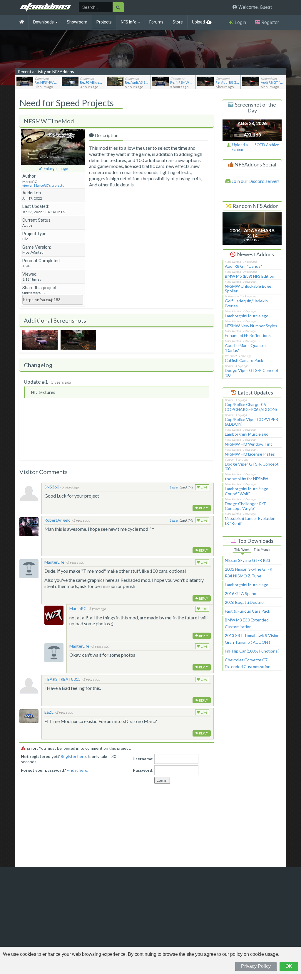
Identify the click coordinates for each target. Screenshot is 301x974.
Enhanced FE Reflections (248, 335)
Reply (203, 508)
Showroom (77, 22)
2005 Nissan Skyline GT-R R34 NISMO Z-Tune (248, 572)
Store (178, 22)
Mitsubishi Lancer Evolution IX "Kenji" (250, 521)
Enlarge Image (56, 168)
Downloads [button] (44, 22)
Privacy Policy (256, 966)
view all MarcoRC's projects (43, 185)
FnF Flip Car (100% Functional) (252, 650)
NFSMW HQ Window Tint (248, 443)
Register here (73, 756)
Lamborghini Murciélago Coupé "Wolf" (246, 491)
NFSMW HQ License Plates (250, 453)
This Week (242, 549)
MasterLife (54, 562)
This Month (262, 549)
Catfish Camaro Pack (244, 360)
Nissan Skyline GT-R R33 (247, 560)
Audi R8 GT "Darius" (243, 266)
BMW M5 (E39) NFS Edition (249, 276)
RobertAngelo (57, 520)
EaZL (48, 712)
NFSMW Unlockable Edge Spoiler (248, 289)
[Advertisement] (252, 771)
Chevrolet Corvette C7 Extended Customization (247, 663)
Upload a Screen (239, 147)
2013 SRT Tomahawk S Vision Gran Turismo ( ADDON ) (252, 639)
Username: (143, 758)
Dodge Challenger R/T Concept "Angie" (245, 506)
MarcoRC (77, 608)
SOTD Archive (267, 144)
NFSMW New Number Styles (251, 325)
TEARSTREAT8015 (62, 679)
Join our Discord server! (255, 181)
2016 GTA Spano (240, 593)
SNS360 (51, 486)
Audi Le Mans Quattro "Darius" (245, 348)
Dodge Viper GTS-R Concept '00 (252, 373)
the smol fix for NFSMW (246, 478)
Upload (198, 22)
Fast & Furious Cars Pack (247, 611)
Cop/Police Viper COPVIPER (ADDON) (251, 422)
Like (203, 487)
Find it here (77, 770)
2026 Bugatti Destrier (245, 602)
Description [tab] (106, 135)
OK (288, 966)
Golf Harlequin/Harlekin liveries (246, 303)
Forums (156, 22)
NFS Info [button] (129, 22)
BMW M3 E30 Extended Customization (247, 623)
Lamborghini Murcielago (246, 315)
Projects (104, 22)
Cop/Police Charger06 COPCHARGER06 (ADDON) (251, 407)
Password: (143, 770)
